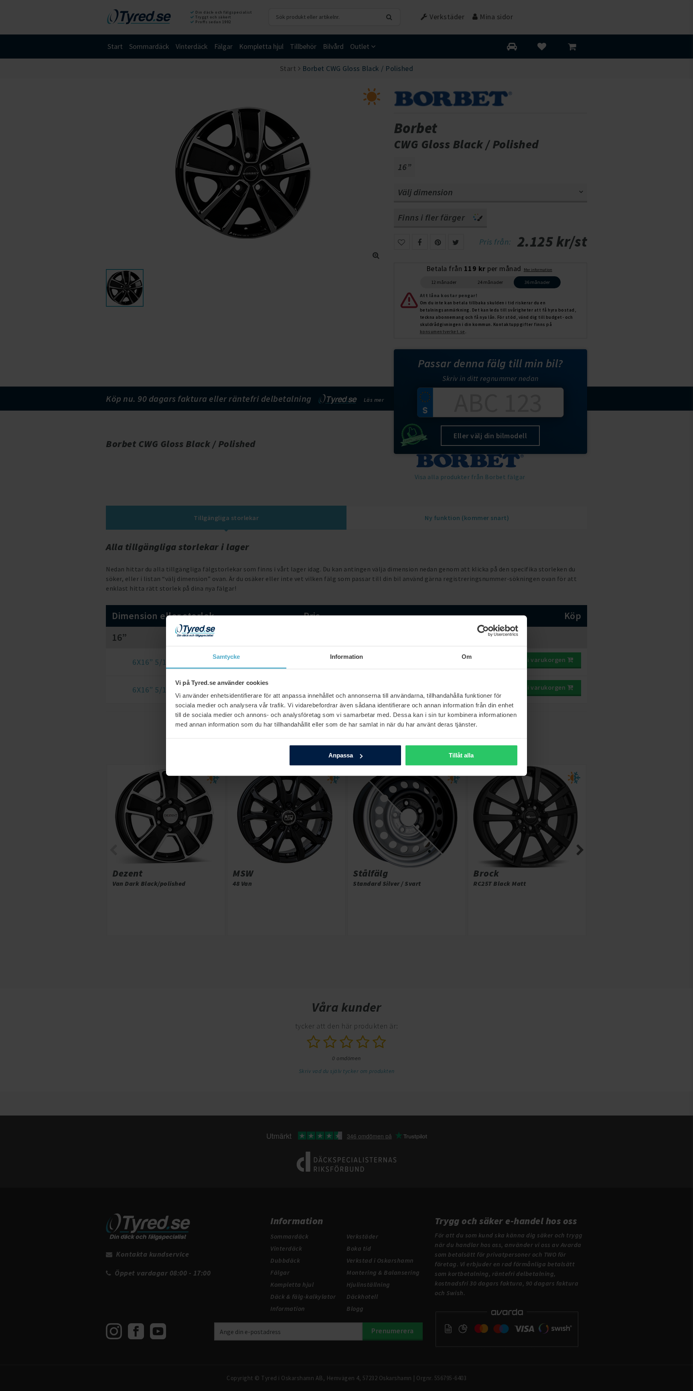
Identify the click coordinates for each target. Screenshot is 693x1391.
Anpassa (340, 755)
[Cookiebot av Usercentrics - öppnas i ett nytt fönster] (483, 631)
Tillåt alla (461, 755)
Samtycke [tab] (226, 656)
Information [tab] (346, 656)
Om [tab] (467, 656)
